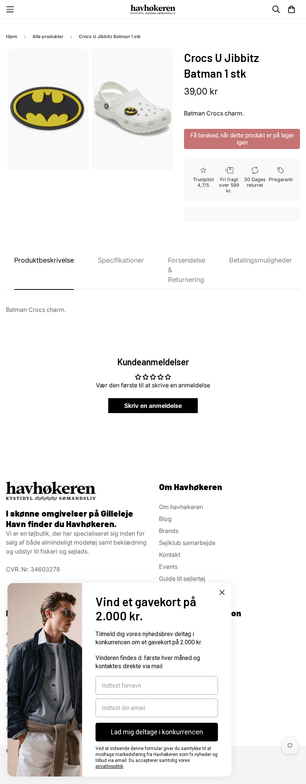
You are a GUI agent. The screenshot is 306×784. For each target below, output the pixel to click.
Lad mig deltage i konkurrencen (157, 732)
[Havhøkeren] (153, 9)
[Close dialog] (222, 592)
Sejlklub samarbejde (187, 542)
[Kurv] (291, 9)
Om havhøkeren (181, 507)
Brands (168, 530)
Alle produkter (47, 36)
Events (168, 566)
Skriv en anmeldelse (153, 405)
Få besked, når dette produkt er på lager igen (242, 139)
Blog (165, 519)
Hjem (11, 36)
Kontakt (169, 554)
